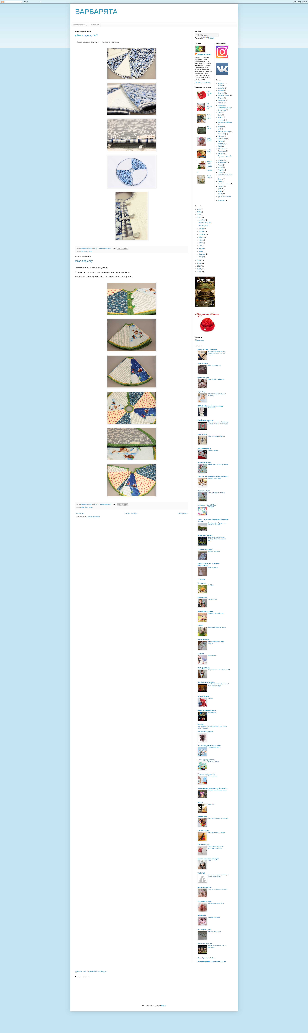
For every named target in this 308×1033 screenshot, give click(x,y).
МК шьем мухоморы (209, 105)
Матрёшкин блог (203, 639)
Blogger (163, 1005)
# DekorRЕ (201, 579)
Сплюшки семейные (214, 917)
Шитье (91, 251)
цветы (220, 189)
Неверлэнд (202, 915)
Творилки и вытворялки (206, 774)
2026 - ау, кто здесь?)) (214, 365)
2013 (199, 269)
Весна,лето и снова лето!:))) (216, 492)
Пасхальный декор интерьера (217, 627)
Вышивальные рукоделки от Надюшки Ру (213, 788)
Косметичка (222, 110)
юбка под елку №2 (86, 35)
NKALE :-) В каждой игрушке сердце (210, 406)
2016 (199, 260)
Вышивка (221, 90)
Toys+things (202, 392)
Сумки (220, 179)
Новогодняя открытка (214, 931)
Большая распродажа (214, 478)
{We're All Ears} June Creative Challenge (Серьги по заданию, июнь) (217, 538)
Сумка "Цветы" (209, 176)
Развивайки (222, 162)
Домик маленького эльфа (207, 710)
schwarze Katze (203, 831)
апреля (201, 248)
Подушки (221, 153)
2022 (199, 209)
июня (201, 243)
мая (200, 246)
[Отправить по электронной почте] (118, 248)
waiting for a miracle (205, 887)
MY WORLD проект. (214, 761)
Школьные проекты (224, 196)
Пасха (220, 146)
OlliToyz (200, 802)
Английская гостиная (205, 611)
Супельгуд (201, 583)
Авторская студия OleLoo (207, 505)
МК (219, 129)
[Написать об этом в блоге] (120, 248)
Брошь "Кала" (209, 150)
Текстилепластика (224, 184)
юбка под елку (84, 260)
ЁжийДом (210, 585)
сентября (202, 234)
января (201, 257)
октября (202, 231)
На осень (209, 127)
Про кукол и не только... (206, 682)
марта (201, 251)
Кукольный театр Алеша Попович (218, 818)
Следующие (80, 513)
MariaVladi (201, 873)
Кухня (220, 115)
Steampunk (221, 200)
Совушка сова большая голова (217, 790)
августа (201, 237)
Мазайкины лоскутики (205, 420)
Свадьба (221, 170)
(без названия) (209, 93)
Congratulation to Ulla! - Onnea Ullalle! (219, 669)
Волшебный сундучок (205, 731)
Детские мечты (203, 696)
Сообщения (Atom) (93, 517)
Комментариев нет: (105, 248)
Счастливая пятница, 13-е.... (216, 903)
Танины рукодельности (206, 760)
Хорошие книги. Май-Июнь (216, 613)
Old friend (210, 698)
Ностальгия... (212, 407)
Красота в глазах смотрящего (208, 859)
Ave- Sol (200, 724)
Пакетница (221, 144)
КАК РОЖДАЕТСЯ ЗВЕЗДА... (216, 379)
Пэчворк (220, 160)
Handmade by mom (204, 462)
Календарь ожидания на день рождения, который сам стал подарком (216, 353)
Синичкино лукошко (205, 944)
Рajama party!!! (212, 655)
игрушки (220, 103)
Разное (220, 165)
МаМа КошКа (202, 816)
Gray (209, 860)
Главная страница (80, 25)
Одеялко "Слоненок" (214, 551)
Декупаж (221, 98)
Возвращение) (212, 712)
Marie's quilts (202, 434)
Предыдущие (182, 513)
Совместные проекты (225, 175)
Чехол (220, 191)
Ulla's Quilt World (203, 668)
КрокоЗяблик (202, 597)
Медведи (221, 126)
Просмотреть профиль (203, 82)
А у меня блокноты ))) (214, 747)
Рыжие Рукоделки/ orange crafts (209, 746)
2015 (199, 263)
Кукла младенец (209, 140)
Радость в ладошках (205, 549)
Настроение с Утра (204, 929)
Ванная (220, 86)
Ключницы (221, 105)
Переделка (221, 148)
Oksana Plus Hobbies (205, 535)
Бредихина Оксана (204, 54)
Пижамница (222, 151)
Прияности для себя (225, 156)
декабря (202, 220)
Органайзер (222, 139)
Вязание (221, 93)
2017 (199, 217)
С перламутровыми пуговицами (217, 889)
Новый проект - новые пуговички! (218, 464)
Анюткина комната (204, 448)
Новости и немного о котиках (216, 832)
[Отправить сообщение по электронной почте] (114, 248)
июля (201, 240)
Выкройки (95, 25)
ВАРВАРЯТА (96, 12)
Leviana (200, 625)
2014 (199, 266)
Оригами (221, 141)
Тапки (220, 181)
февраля (202, 254)
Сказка (220, 172)
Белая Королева (213, 567)
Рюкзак (220, 167)
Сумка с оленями (213, 450)
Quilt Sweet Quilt (203, 378)
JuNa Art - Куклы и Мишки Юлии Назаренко (213, 477)
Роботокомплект (213, 599)
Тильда (220, 186)
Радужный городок (204, 901)
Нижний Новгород (224, 131)
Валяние (221, 83)
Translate (211, 38)
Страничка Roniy (204, 491)
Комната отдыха (203, 845)
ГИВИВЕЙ (211, 507)
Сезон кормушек (213, 776)
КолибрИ (201, 654)
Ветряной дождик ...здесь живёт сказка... (212, 961)
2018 (199, 215)
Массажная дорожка (225, 122)
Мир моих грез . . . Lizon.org (207, 349)
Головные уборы (223, 95)
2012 (199, 271)
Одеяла (220, 136)
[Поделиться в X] (122, 248)
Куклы (220, 112)
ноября (201, 229)
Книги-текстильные (224, 108)
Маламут (221, 120)
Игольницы (221, 100)
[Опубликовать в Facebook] (125, 248)
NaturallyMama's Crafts (206, 958)
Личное (220, 117)
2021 (199, 212)
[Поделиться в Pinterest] (127, 248)
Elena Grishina (203, 363)
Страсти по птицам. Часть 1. (216, 436)
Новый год (84, 251)
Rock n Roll (211, 804)
